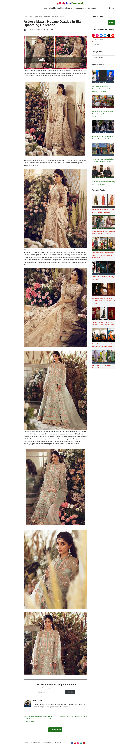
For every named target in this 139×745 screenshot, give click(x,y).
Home (45, 8)
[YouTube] (112, 35)
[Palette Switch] (109, 8)
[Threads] (108, 35)
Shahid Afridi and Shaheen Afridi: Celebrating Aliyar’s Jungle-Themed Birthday (103, 114)
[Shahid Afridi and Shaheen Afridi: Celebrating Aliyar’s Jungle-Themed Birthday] (103, 102)
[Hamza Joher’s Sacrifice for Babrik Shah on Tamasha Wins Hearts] (103, 127)
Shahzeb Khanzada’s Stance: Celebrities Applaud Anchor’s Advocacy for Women (101, 89)
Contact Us (92, 8)
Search (111, 22)
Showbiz (52, 8)
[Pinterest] (93, 35)
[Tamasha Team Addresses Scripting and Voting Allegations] (103, 172)
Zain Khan (30, 29)
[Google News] (84, 743)
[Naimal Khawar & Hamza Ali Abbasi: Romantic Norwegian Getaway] (103, 149)
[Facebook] (101, 35)
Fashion (60, 8)
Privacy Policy (47, 743)
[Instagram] (97, 35)
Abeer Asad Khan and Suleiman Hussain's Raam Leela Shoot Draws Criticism (103, 301)
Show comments (55, 729)
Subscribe (70, 692)
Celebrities (30, 16)
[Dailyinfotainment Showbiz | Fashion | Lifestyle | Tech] (69, 3)
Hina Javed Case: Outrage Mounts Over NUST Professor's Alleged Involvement (103, 255)
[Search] (113, 8)
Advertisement (80, 8)
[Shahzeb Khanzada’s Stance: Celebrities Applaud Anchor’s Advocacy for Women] (103, 77)
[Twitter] (105, 35)
